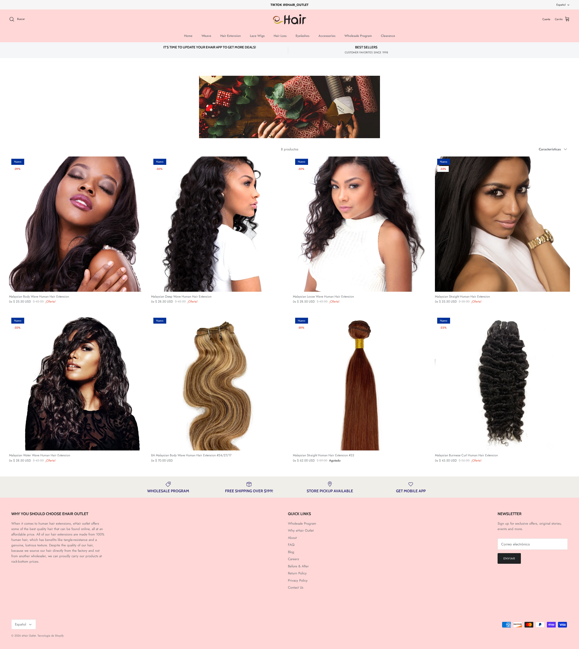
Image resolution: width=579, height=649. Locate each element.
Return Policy (297, 573)
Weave (206, 35)
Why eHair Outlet (301, 530)
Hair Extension (230, 35)
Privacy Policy (298, 580)
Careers (293, 559)
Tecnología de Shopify (51, 636)
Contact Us (295, 587)
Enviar (509, 558)
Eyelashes (302, 35)
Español (561, 5)
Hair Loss (280, 35)
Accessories (326, 35)
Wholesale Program (358, 35)
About (292, 537)
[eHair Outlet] (289, 19)
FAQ (291, 544)
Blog (291, 552)
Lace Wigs (257, 35)
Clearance (388, 35)
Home (188, 35)
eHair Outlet (29, 636)
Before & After (298, 566)
